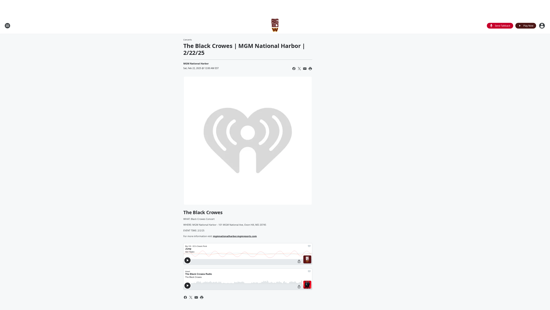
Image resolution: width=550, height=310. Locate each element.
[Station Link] (275, 25)
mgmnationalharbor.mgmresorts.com (235, 236)
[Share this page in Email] (305, 69)
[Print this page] (310, 69)
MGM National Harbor (196, 63)
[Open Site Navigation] (7, 26)
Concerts (187, 39)
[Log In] (542, 26)
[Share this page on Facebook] (294, 69)
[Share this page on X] (299, 69)
